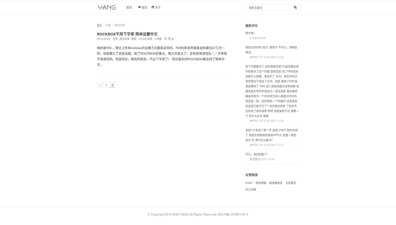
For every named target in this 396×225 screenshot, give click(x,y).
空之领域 (250, 189)
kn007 (249, 183)
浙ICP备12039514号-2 (233, 214)
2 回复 (158, 38)
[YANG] (107, 8)
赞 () (171, 38)
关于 (158, 7)
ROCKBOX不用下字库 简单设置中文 (127, 34)
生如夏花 (290, 183)
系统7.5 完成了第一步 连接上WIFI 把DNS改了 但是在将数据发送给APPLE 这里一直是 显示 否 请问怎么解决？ (271, 135)
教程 (133, 38)
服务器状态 (276, 183)
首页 (99, 25)
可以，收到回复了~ (257, 154)
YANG (184, 214)
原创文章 (125, 38)
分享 (115, 38)
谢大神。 (250, 33)
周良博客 (261, 183)
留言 (144, 7)
